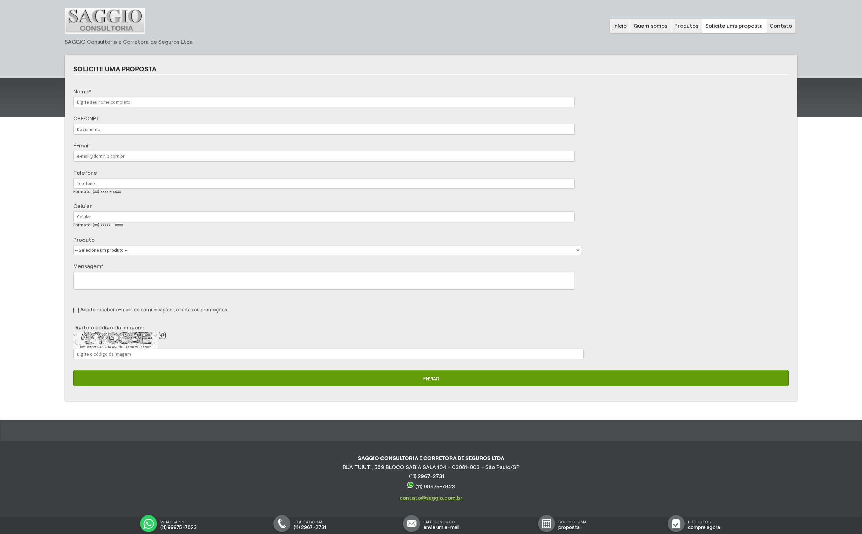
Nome (81, 91)
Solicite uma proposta (734, 26)
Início (620, 26)
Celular (82, 206)
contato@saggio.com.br (431, 498)
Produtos (686, 26)
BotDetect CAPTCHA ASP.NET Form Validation (115, 347)
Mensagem (87, 266)
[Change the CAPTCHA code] (162, 335)
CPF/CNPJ (85, 118)
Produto (84, 240)
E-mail (81, 145)
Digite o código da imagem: (108, 327)
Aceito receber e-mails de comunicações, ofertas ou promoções (153, 309)
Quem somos (650, 26)
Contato (781, 26)
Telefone (85, 173)
